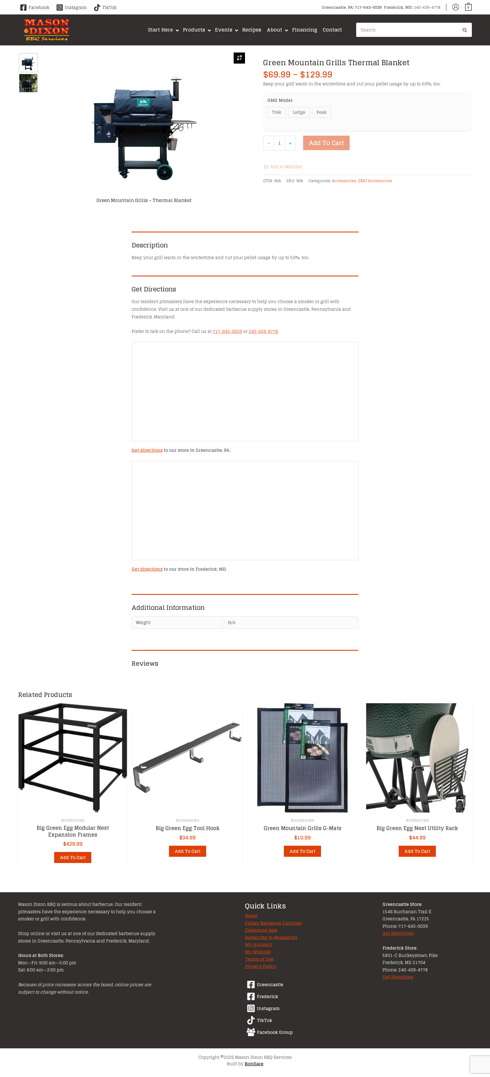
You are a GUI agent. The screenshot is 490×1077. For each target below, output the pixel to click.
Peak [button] (321, 112)
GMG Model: (280, 100)
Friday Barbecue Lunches (273, 923)
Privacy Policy (260, 966)
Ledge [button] (299, 112)
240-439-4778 (263, 331)
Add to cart (326, 142)
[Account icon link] (455, 7)
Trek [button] (276, 112)
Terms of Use (259, 959)
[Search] (465, 30)
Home (251, 915)
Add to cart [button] (73, 857)
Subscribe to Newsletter (271, 937)
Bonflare (254, 1064)
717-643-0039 (227, 331)
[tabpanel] (144, 128)
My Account (258, 944)
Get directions (147, 450)
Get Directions (398, 933)
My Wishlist (258, 952)
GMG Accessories (375, 180)
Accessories (344, 180)
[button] (282, 167)
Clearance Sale (261, 930)
